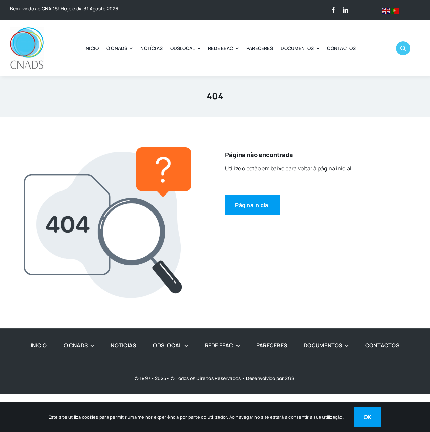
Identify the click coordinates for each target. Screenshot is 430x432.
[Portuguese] (395, 10)
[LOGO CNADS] (27, 30)
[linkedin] (345, 10)
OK (367, 417)
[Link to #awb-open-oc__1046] (403, 48)
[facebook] (333, 10)
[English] (386, 10)
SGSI (290, 378)
